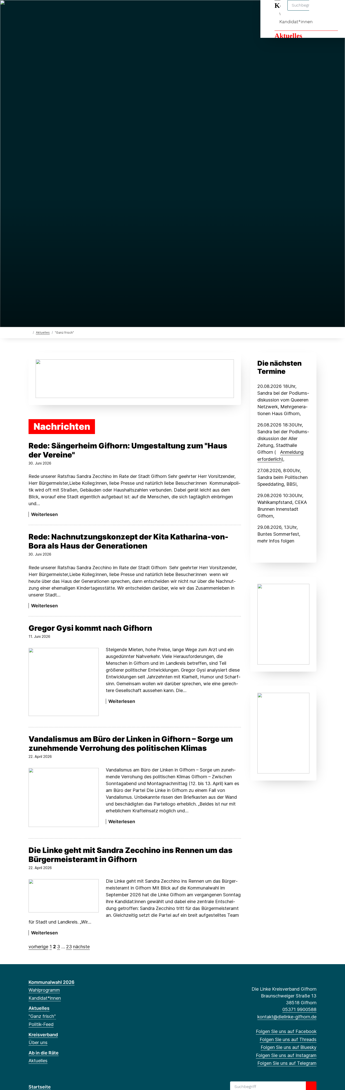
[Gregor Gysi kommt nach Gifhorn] (64, 682)
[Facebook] (31, 10)
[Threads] (39, 10)
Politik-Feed (41, 1024)
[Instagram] (56, 10)
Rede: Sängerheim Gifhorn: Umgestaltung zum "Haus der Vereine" (128, 450)
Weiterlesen (44, 514)
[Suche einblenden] (319, 10)
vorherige (38, 946)
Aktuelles (288, 36)
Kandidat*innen (296, 21)
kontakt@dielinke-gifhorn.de (286, 1016)
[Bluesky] (48, 10)
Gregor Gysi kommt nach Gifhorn (90, 628)
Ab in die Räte (44, 1052)
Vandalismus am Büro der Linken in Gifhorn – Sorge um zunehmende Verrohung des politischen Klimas (131, 743)
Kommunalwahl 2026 (52, 982)
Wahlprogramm (44, 990)
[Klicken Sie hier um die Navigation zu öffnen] (334, 10)
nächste (81, 946)
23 (69, 946)
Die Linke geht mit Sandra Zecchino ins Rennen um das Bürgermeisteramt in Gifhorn (131, 855)
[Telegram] (64, 10)
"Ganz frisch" (42, 1016)
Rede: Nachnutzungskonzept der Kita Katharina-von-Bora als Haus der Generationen (128, 541)
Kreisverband (43, 1034)
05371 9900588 (299, 1009)
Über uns (38, 1042)
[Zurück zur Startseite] (30, 332)
